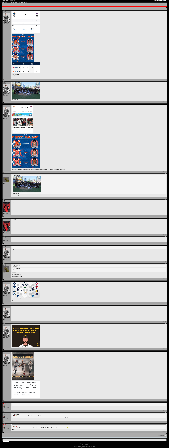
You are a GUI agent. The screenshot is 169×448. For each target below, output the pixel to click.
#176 (165, 10)
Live (19, 2)
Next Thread (87, 437)
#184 (165, 263)
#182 (165, 236)
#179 (165, 173)
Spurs (9, 2)
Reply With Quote (164, 101)
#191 (165, 423)
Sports (12, 2)
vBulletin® (84, 444)
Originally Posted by (17, 175)
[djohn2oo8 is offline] (4, 406)
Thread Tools (164, 9)
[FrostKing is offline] (6, 18)
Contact (25, 2)
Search (22, 2)
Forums (6, 2)
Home (3, 2)
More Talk (16, 2)
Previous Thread (82, 437)
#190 (165, 412)
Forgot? (165, 0)
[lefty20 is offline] (6, 207)
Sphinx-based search (86, 447)
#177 (165, 81)
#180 (165, 199)
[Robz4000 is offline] (6, 179)
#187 (165, 323)
